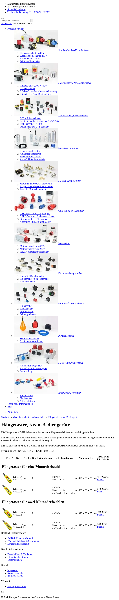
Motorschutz (64, 243)
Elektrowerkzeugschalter (70, 273)
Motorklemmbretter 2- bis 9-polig (36, 183)
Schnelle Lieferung (16, 9)
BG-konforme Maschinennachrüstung (38, 91)
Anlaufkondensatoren (30, 153)
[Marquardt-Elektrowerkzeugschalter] (36, 273)
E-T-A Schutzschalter (30, 118)
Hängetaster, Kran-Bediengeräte (35, 94)
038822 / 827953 (15, 576)
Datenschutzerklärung (18, 543)
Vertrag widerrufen (16, 586)
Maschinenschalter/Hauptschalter (74, 83)
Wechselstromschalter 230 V (34, 55)
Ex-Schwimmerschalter (31, 341)
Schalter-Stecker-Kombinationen (74, 50)
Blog (9, 406)
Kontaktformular (15, 573)
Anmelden (12, 412)
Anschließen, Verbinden (69, 392)
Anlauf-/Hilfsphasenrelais (32, 159)
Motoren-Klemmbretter (69, 181)
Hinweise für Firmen (17, 557)
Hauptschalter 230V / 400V (33, 85)
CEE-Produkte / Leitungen (71, 210)
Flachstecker (26, 398)
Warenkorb (6, 23)
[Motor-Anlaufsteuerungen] (36, 363)
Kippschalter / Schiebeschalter (34, 278)
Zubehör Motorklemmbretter (34, 189)
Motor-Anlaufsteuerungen (71, 363)
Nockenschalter (27, 88)
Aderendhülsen (27, 401)
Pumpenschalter (66, 335)
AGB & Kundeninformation (21, 538)
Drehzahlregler (27, 371)
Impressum (12, 570)
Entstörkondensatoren (30, 156)
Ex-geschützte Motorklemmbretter (36, 186)
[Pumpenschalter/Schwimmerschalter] (36, 335)
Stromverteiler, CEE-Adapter (34, 219)
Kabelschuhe (26, 395)
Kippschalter (26, 306)
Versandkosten (14, 560)
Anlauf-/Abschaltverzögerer (33, 368)
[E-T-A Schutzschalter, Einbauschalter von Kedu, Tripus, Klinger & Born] (36, 115)
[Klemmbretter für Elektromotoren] (36, 181)
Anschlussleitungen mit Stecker (35, 222)
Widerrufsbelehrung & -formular (23, 541)
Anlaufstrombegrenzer (31, 365)
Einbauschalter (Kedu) (31, 124)
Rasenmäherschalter (29, 58)
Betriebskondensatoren (31, 151)
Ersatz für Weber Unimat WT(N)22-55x (39, 121)
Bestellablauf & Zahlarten (20, 554)
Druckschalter (26, 311)
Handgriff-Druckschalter (32, 276)
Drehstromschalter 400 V (32, 53)
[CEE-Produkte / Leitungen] (36, 210)
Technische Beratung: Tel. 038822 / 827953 (28, 12)
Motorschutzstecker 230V (32, 249)
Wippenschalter (27, 281)
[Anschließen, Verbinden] (36, 392)
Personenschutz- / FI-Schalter (34, 126)
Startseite (5, 417)
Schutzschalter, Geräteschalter (73, 115)
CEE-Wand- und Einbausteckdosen (37, 216)
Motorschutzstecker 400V (32, 246)
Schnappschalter (28, 314)
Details (100, 479)
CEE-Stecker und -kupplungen (35, 213)
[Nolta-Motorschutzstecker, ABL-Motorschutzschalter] (36, 243)
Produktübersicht (15, 28)
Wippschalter (26, 308)
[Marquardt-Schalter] (36, 303)
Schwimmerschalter (29, 338)
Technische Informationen (20, 404)
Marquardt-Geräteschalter (71, 303)
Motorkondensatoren (68, 148)
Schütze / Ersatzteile (30, 61)
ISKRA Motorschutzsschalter (34, 251)
